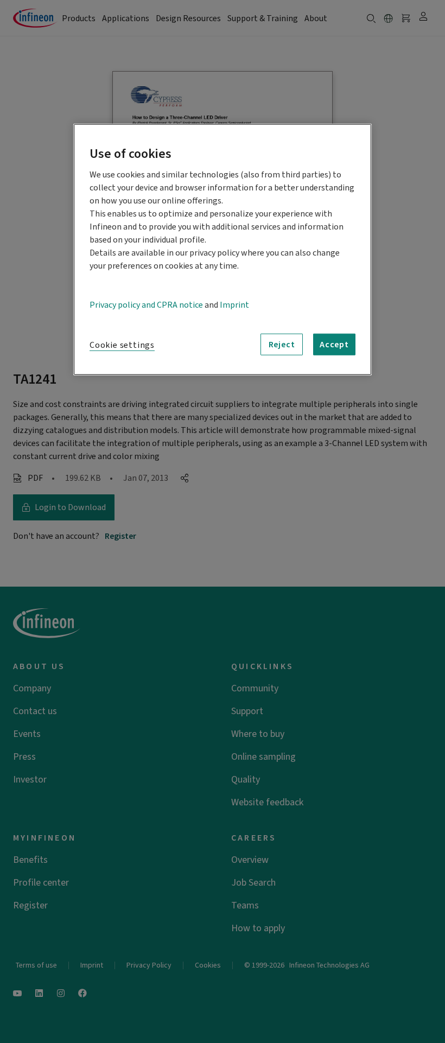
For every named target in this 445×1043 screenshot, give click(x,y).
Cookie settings (122, 345)
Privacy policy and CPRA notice (146, 305)
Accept (334, 345)
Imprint (234, 305)
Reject (282, 345)
